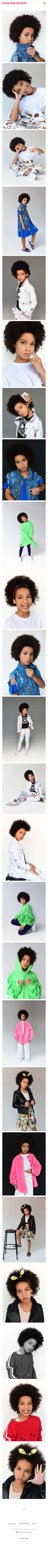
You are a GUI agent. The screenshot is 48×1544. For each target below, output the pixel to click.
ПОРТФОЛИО (24, 1523)
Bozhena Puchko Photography (14, 3)
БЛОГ (34, 1523)
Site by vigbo (24, 1538)
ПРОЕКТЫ (12, 1523)
